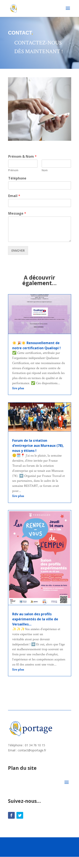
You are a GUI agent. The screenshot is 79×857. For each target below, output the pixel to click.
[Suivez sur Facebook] (11, 815)
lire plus (18, 388)
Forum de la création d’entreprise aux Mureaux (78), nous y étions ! (38, 445)
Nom (45, 170)
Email (14, 196)
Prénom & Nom (22, 156)
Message (17, 213)
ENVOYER (18, 250)
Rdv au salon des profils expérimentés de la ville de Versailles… (35, 619)
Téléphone (17, 178)
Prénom (13, 170)
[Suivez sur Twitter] (19, 815)
